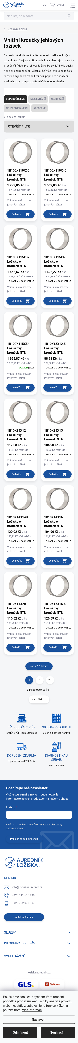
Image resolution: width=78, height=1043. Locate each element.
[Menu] (73, 5)
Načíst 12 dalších (39, 666)
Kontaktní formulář (24, 917)
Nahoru (42, 699)
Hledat (68, 16)
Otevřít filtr (19, 126)
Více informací (32, 1010)
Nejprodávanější (17, 108)
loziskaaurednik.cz (39, 972)
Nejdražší (57, 99)
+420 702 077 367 (23, 903)
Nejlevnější (38, 99)
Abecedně (39, 108)
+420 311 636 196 (23, 895)
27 (50, 680)
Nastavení (39, 1019)
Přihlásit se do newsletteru (24, 839)
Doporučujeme (15, 99)
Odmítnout (20, 1032)
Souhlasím (57, 1032)
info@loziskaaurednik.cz (27, 887)
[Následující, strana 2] (40, 680)
